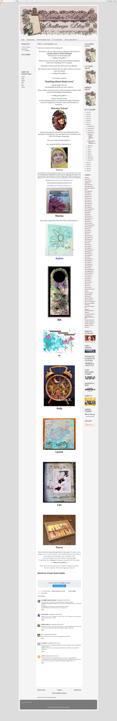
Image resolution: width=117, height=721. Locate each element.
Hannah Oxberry (89, 289)
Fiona (22, 82)
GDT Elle (87, 214)
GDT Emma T (88, 218)
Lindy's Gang (88, 292)
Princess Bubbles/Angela (89, 310)
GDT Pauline (88, 266)
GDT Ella (87, 212)
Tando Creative (88, 323)
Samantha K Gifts (89, 314)
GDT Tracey (88, 274)
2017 (87, 166)
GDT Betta (87, 198)
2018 (87, 164)
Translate (27, 50)
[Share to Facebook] (73, 591)
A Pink (43, 656)
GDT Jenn (87, 232)
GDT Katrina (88, 239)
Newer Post (41, 690)
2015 (87, 170)
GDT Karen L (88, 237)
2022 (87, 120)
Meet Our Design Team (43, 40)
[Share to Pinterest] (75, 591)
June (89, 149)
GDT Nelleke (88, 264)
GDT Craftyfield (88, 209)
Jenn (86, 291)
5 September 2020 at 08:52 (55, 614)
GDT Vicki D (88, 282)
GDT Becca (87, 196)
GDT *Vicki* (88, 184)
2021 (87, 122)
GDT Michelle (88, 258)
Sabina (86, 312)
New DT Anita (88, 298)
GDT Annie (87, 194)
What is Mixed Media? (71, 40)
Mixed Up (87, 296)
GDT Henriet (88, 226)
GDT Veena (87, 278)
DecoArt (87, 179)
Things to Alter (88, 325)
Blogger (67, 707)
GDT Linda (87, 244)
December (90, 126)
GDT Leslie (87, 241)
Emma (23, 80)
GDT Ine (87, 228)
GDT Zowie (87, 287)
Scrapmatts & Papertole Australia (89, 316)
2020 (87, 124)
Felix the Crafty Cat (45, 624)
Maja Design (88, 294)
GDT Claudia (88, 207)
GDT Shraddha (88, 273)
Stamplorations (88, 320)
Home (22, 40)
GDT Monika (88, 260)
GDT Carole (87, 201)
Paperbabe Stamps (89, 306)
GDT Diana (87, 210)
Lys (59, 504)
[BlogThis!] (70, 591)
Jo (59, 355)
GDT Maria (87, 251)
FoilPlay (87, 182)
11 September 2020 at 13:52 (53, 643)
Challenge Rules (57, 40)
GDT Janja (87, 230)
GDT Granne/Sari (89, 225)
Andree (23, 76)
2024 (87, 116)
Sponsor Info (31, 40)
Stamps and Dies (89, 321)
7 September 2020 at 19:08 (49, 634)
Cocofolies (43, 643)
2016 (87, 168)
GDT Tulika (87, 276)
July (89, 147)
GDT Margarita (88, 250)
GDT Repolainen (89, 269)
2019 (87, 162)
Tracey (23, 87)
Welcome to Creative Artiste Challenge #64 (90, 137)
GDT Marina (44, 593)
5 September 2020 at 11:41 (57, 624)
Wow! (86, 327)
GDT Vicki (87, 280)
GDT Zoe (87, 285)
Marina (59, 215)
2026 (87, 112)
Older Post (77, 690)
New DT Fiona (88, 299)
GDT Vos (87, 283)
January (90, 160)
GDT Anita (87, 193)
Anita (22, 78)
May (89, 151)
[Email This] (69, 591)
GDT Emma (87, 216)
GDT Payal (87, 267)
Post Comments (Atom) (50, 697)
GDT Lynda (87, 246)
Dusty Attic (87, 181)
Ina (59, 319)
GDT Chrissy (88, 203)
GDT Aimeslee (88, 186)
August (89, 145)
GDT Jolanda (88, 235)
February (90, 158)
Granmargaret (44, 614)
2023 (87, 118)
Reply (42, 609)
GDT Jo (86, 234)
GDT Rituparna (88, 271)
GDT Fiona (87, 221)
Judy (59, 408)
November (90, 128)
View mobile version (59, 693)
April (89, 153)
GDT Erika (87, 219)
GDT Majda (87, 248)
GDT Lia (87, 242)
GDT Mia (87, 257)
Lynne (59, 451)
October (90, 130)
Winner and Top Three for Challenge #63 (91, 142)
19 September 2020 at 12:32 (51, 656)
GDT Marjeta (88, 255)
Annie (86, 177)
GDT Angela (88, 191)
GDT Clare (87, 205)
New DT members (89, 301)
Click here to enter (59, 586)
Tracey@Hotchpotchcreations (48, 600)
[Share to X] (72, 591)
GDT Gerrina (88, 223)
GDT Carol (87, 200)
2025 (87, 114)
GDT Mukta (87, 262)
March (89, 156)
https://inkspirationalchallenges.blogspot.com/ (59, 183)
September (90, 132)
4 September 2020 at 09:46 (63, 600)
